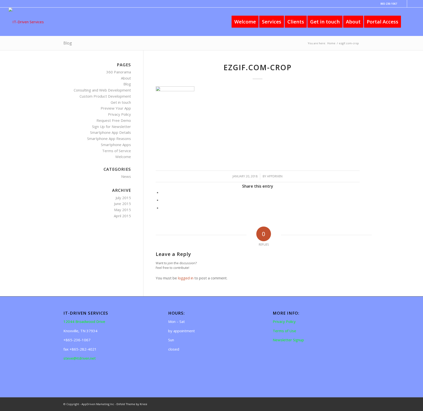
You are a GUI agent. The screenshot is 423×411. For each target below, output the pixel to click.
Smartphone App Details (110, 132)
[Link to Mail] (410, 3)
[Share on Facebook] (162, 192)
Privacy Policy (119, 114)
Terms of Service (116, 150)
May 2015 (122, 209)
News (126, 176)
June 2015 (122, 203)
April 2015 (122, 215)
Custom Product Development (105, 96)
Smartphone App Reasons (109, 138)
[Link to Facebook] (403, 3)
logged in (185, 277)
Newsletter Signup (288, 339)
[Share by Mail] (162, 207)
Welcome (123, 156)
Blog (67, 43)
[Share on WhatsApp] (162, 199)
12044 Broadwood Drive (84, 321)
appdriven (274, 176)
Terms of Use (284, 330)
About (126, 78)
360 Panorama (118, 71)
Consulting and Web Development (102, 90)
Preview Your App (116, 108)
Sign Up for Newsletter (111, 126)
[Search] (409, 22)
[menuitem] (245, 22)
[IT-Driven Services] (26, 22)
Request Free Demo (113, 120)
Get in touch (121, 102)
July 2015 (123, 197)
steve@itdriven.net (79, 358)
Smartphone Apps (116, 144)
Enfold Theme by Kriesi (132, 404)
